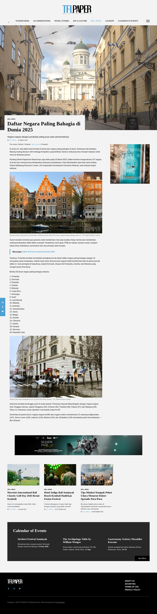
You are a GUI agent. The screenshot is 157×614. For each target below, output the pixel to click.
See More (142, 558)
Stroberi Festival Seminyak (32, 539)
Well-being (96, 21)
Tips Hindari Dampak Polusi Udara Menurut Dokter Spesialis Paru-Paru (96, 495)
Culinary (109, 21)
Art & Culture (80, 21)
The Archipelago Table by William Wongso (77, 540)
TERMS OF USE (132, 587)
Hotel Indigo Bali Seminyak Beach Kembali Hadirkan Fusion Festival (59, 495)
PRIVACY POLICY (132, 590)
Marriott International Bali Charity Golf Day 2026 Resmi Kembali (23, 495)
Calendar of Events (128, 21)
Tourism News (22, 21)
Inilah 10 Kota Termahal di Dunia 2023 (38, 252)
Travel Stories (61, 21)
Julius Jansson (36, 144)
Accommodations (41, 21)
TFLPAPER (23, 602)
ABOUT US (130, 581)
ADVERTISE (130, 584)
